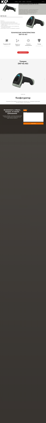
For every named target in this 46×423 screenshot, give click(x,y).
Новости (23, 1)
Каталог (20, 1)
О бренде (16, 1)
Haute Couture (28, 1)
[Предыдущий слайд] (1, 79)
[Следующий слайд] (44, 79)
